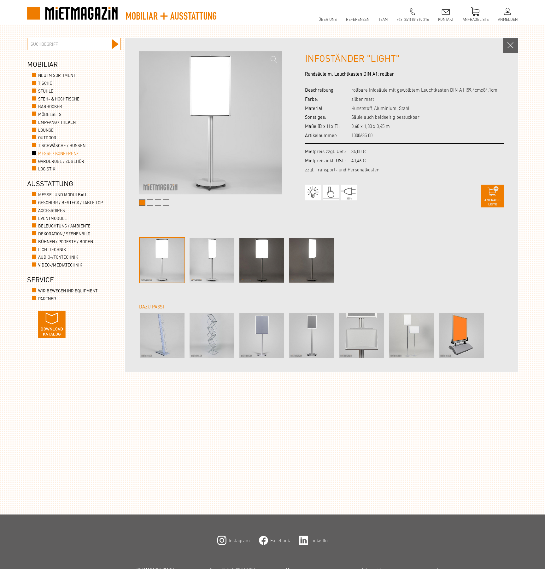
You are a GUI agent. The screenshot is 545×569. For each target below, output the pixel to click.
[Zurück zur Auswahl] (510, 45)
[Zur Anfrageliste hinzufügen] (492, 196)
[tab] (142, 202)
